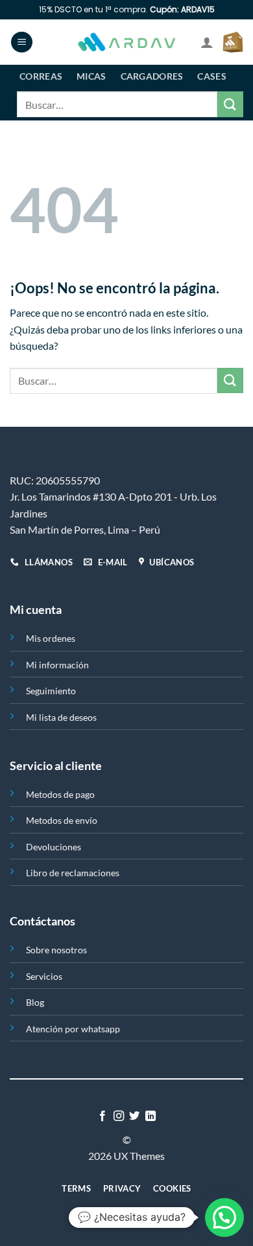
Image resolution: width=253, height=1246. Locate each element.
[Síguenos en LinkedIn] (150, 1116)
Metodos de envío (61, 820)
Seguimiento (51, 690)
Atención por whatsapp (73, 1028)
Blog (35, 1002)
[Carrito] (233, 42)
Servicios (44, 976)
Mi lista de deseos (61, 717)
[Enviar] (230, 104)
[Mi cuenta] (206, 42)
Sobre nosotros (56, 949)
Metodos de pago (60, 794)
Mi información (57, 664)
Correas (40, 76)
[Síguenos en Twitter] (134, 1116)
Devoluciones (53, 846)
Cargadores (152, 76)
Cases (211, 76)
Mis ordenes (50, 638)
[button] (224, 1217)
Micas (91, 76)
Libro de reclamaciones (72, 872)
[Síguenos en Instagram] (119, 1116)
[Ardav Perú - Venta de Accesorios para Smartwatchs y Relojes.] (126, 42)
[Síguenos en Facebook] (102, 1116)
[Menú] (21, 42)
